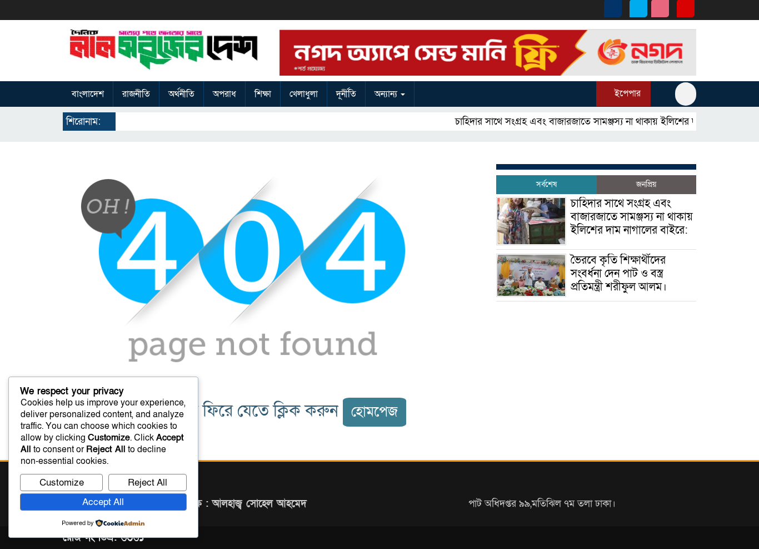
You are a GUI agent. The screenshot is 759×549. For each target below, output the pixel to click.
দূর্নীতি (346, 94)
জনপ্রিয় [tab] (646, 184)
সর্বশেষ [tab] (546, 184)
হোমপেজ (374, 412)
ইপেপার (626, 93)
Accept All (103, 502)
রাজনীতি (136, 94)
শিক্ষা (262, 94)
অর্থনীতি (181, 94)
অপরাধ (224, 94)
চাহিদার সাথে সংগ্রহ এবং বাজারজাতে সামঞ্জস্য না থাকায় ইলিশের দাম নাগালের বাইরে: (604, 121)
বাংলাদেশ (88, 94)
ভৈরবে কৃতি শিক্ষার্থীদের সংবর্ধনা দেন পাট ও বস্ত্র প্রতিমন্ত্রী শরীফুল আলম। (619, 273)
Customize (61, 482)
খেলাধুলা (303, 94)
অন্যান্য (387, 94)
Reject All (147, 482)
